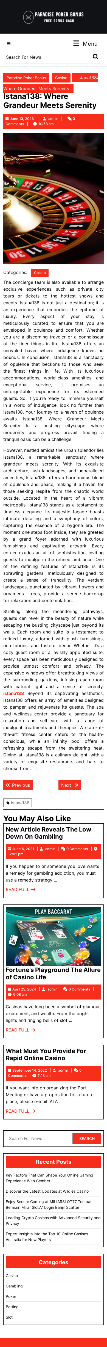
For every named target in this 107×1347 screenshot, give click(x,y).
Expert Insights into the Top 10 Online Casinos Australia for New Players (47, 1236)
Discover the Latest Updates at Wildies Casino (47, 1191)
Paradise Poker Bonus (26, 77)
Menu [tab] (90, 43)
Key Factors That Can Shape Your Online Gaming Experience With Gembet (49, 1178)
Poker (11, 1296)
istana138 (20, 802)
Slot (9, 1317)
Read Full (21, 890)
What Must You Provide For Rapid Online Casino (46, 1054)
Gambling (14, 1286)
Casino (61, 77)
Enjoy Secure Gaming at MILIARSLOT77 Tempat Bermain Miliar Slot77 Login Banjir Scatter (49, 1204)
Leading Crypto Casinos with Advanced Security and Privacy (53, 1220)
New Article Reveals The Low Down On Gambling (48, 833)
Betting (12, 1306)
